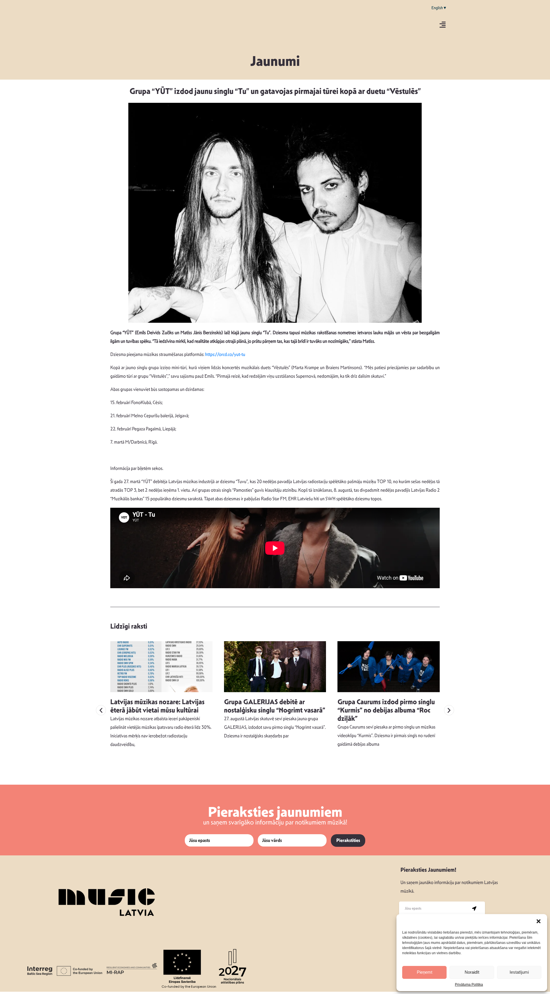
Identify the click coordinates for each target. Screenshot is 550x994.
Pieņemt (424, 972)
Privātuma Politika (469, 985)
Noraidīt (472, 972)
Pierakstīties (348, 840)
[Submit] (474, 908)
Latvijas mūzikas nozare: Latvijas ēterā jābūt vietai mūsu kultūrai (157, 706)
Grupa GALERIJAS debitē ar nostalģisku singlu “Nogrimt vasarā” (274, 706)
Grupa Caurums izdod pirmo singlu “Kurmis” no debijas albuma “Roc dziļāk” (386, 710)
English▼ (439, 7)
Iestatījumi (519, 972)
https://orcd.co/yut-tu (225, 354)
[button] (538, 921)
